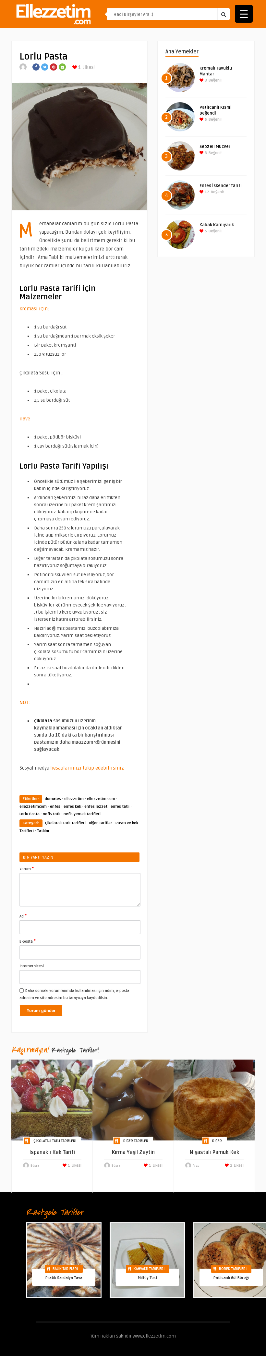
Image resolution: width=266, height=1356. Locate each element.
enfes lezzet (95, 806)
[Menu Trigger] (244, 14)
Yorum (26, 869)
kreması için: (34, 309)
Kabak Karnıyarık (217, 225)
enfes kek (72, 806)
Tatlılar (43, 830)
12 (206, 192)
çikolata (43, 721)
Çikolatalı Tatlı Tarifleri (65, 823)
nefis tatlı (51, 814)
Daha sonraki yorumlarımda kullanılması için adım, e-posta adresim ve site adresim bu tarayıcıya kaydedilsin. (74, 994)
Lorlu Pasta (29, 814)
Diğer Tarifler (100, 823)
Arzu (196, 1166)
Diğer (217, 1141)
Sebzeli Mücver (215, 146)
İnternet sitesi (31, 966)
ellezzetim (74, 798)
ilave (24, 419)
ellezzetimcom (33, 806)
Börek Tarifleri (233, 1269)
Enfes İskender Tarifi (221, 185)
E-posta (27, 941)
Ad (23, 916)
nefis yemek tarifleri (82, 814)
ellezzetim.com (101, 798)
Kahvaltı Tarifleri (149, 1269)
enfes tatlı (120, 806)
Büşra (34, 1166)
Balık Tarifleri (65, 1269)
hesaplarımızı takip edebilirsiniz (88, 768)
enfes (55, 806)
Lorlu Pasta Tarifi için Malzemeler (57, 293)
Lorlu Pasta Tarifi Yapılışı (63, 466)
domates (53, 798)
